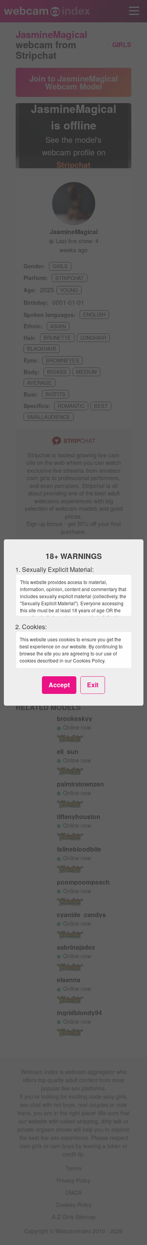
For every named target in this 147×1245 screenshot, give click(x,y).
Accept (59, 684)
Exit (92, 684)
